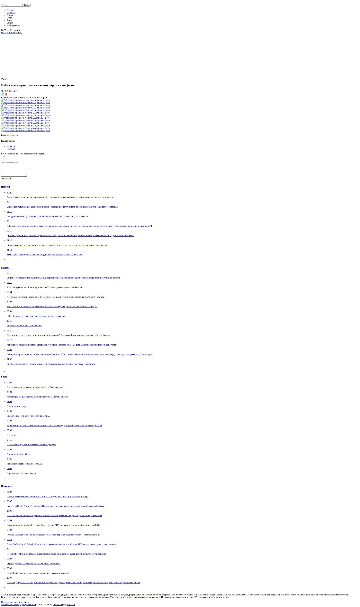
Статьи (10, 15)
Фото (9, 20)
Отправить (6, 179)
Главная (10, 10)
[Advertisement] (180, 55)
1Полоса (11, 146)
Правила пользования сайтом (15, 602)
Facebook (11, 149)
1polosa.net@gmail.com (64, 604)
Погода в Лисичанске (11, 32)
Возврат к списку (9, 135)
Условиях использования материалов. (142, 597)
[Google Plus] (6, 94)
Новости (11, 12)
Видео (10, 23)
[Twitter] (3, 94)
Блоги (10, 17)
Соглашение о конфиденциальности (18, 604)
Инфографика (13, 25)
